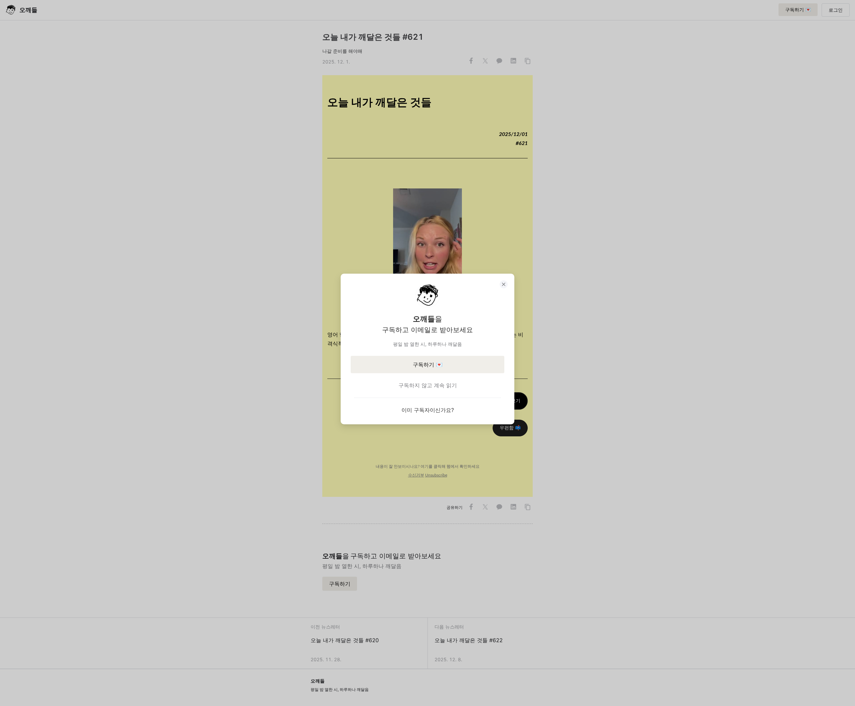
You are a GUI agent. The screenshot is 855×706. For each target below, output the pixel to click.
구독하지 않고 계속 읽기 (427, 385)
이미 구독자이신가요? (427, 410)
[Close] (504, 284)
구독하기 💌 (428, 364)
